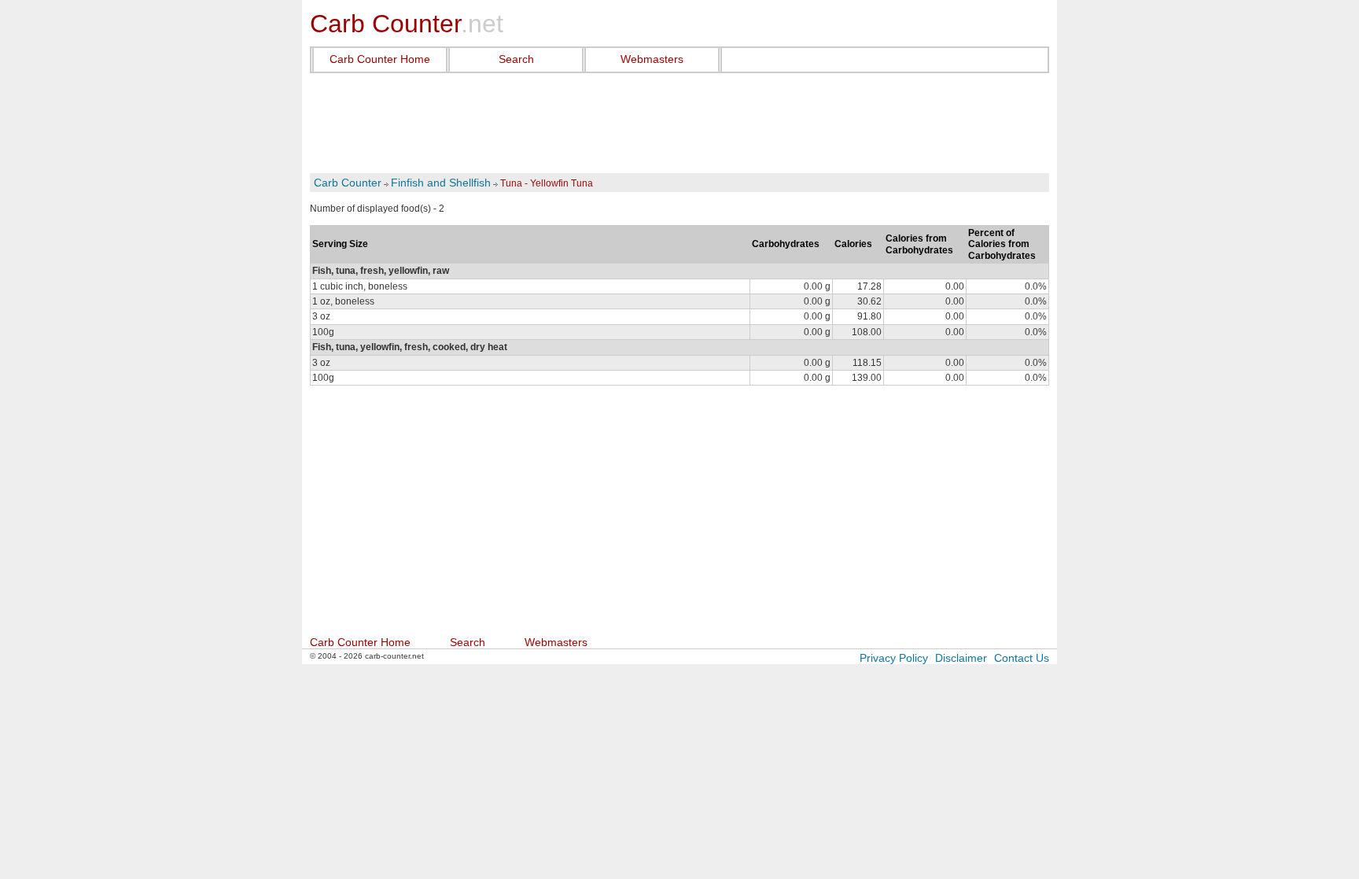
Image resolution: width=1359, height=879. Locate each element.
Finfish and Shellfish (441, 182)
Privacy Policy (894, 658)
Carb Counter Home (380, 59)
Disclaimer (961, 658)
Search (516, 59)
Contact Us (1021, 658)
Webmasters (652, 59)
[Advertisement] (679, 123)
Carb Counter (347, 182)
